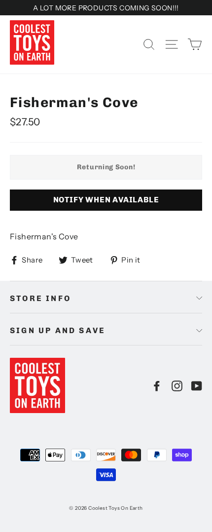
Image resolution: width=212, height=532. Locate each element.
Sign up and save (58, 330)
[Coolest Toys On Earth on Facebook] (156, 385)
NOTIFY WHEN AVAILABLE (106, 199)
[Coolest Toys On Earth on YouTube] (196, 385)
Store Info (40, 298)
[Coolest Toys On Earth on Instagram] (177, 385)
